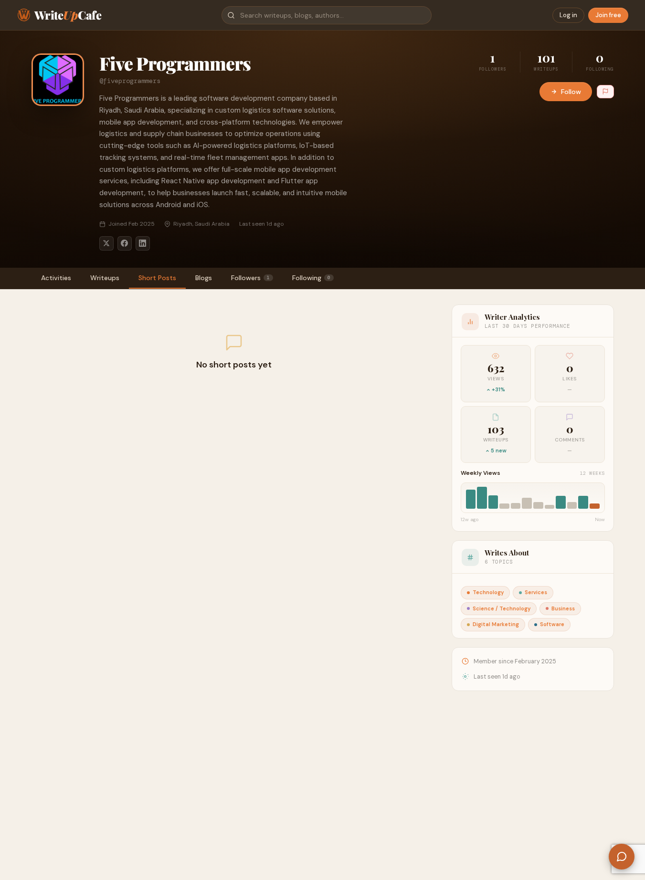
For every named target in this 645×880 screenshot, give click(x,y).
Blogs (203, 277)
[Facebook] (124, 243)
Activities (56, 277)
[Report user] (605, 91)
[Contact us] (621, 857)
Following (311, 277)
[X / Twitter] (106, 243)
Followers (250, 277)
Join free (608, 15)
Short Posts (157, 277)
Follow (571, 91)
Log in (568, 15)
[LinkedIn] (143, 243)
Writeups (104, 277)
